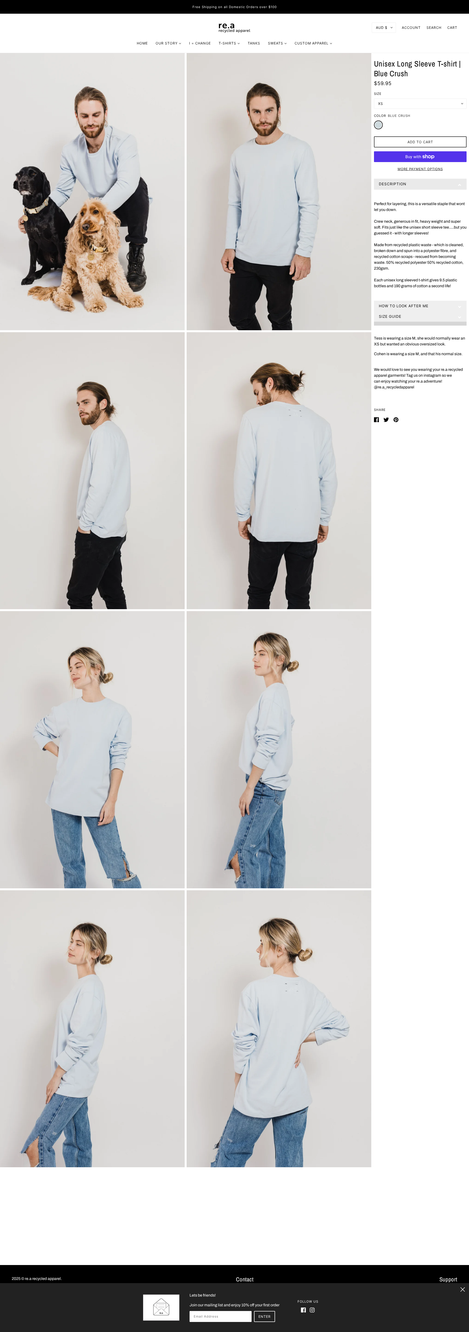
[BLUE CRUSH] (378, 125)
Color (380, 116)
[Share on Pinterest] (396, 419)
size (378, 94)
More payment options (420, 169)
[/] (234, 27)
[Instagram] (311, 1310)
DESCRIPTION (392, 184)
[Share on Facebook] (377, 419)
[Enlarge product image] (92, 191)
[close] (462, 1288)
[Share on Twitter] (387, 419)
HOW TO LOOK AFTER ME (403, 306)
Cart (452, 27)
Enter (264, 1316)
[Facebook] (304, 1310)
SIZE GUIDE (390, 316)
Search (433, 27)
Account (411, 27)
